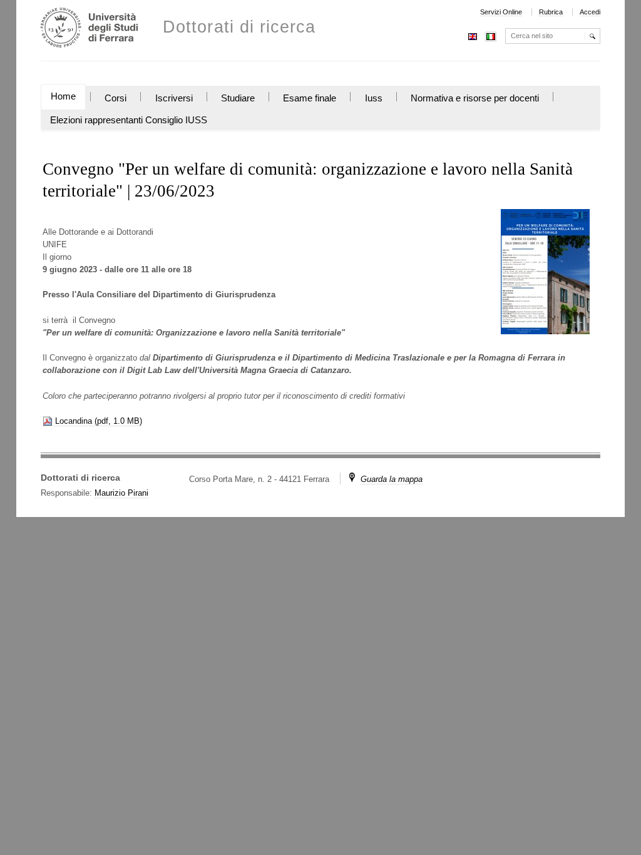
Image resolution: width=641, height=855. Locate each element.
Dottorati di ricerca (239, 27)
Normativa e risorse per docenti (475, 98)
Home (63, 96)
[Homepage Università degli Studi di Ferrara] (89, 29)
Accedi (590, 12)
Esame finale (309, 98)
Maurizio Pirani (121, 493)
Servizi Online (501, 12)
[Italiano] (490, 35)
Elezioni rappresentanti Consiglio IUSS (128, 120)
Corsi (115, 98)
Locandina (73, 421)
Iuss (373, 98)
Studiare (238, 98)
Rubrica (551, 12)
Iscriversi (174, 98)
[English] (472, 35)
